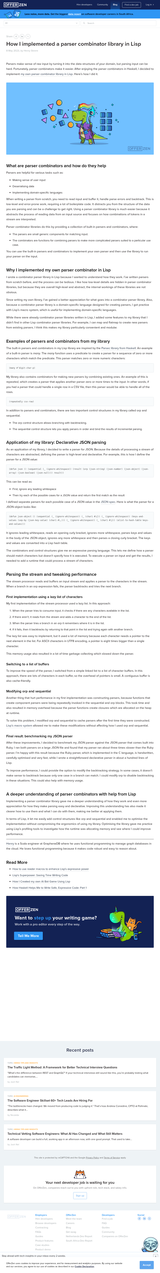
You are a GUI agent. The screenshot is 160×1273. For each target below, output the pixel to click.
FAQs (38, 1232)
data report (74, 14)
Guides (39, 1236)
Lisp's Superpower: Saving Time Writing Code (40, 875)
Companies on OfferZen (115, 1236)
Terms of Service (112, 1157)
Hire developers (84, 4)
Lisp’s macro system (19, 725)
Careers (70, 1223)
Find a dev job (131, 4)
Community (102, 4)
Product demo (43, 1249)
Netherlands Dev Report (79, 1236)
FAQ (104, 1223)
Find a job (107, 1219)
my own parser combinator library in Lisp (47, 74)
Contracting (41, 1227)
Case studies (42, 1245)
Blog (115, 4)
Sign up (80, 1195)
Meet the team (74, 1219)
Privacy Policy (92, 1157)
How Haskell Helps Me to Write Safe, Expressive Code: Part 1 (49, 888)
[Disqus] (80, 993)
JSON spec (108, 502)
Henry (10, 843)
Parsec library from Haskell (118, 348)
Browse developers (45, 1223)
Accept (147, 1265)
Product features (44, 1240)
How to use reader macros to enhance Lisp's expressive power (50, 869)
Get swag (71, 1232)
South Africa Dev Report (79, 1240)
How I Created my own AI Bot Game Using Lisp (41, 881)
